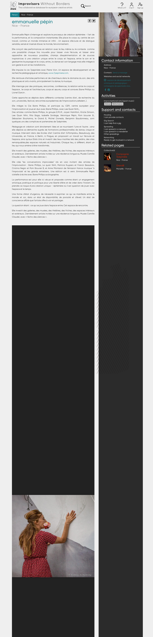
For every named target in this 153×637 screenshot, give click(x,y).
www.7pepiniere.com (58, 73)
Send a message (120, 72)
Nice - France (27, 15)
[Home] (14, 6)
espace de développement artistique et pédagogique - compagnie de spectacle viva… (117, 83)
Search (88, 6)
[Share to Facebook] (89, 20)
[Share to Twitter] (93, 20)
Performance (117, 104)
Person (15, 15)
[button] (122, 6)
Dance (107, 104)
